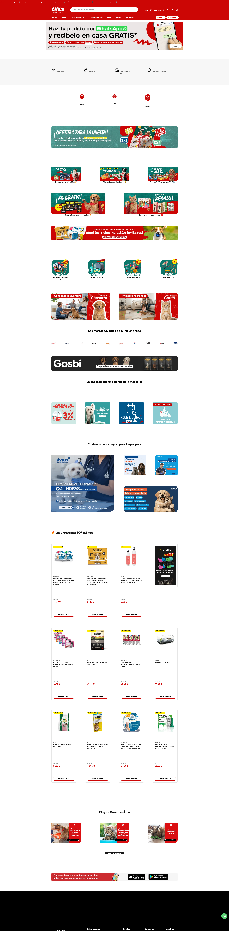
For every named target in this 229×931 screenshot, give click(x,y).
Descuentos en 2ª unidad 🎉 (66, 182)
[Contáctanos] (168, 10)
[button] (177, 10)
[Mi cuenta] (172, 10)
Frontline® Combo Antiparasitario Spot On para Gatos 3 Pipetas (164, 746)
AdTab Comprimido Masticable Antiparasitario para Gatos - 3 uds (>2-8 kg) (97, 746)
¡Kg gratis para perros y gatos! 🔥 (78, 215)
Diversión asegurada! (133, 277)
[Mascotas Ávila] (59, 9)
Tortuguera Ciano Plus (162, 662)
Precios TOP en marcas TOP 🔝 (163, 182)
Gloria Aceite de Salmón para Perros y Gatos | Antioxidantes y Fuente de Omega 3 (131, 580)
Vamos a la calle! (168, 277)
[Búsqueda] (136, 9)
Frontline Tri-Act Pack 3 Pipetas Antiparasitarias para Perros (63, 664)
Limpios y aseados (96, 277)
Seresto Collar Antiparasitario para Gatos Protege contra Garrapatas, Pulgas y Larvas (131, 746)
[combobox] (104, 9)
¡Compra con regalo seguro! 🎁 (150, 215)
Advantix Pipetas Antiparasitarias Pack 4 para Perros (130, 664)
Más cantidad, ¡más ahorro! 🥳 (114, 182)
